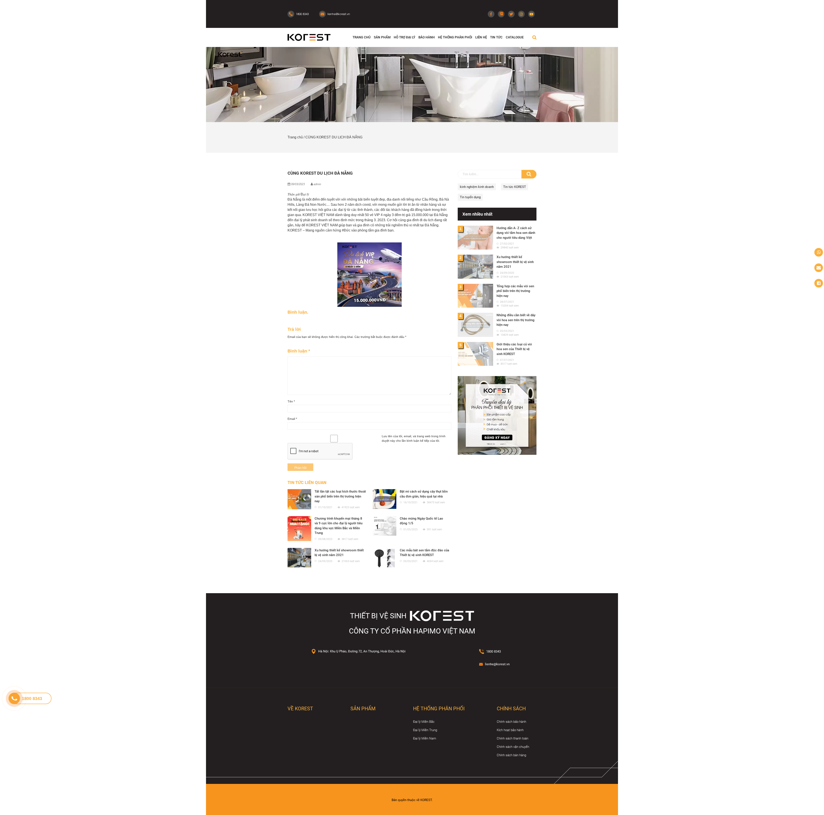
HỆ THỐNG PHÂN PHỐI (455, 37)
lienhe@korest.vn (497, 664)
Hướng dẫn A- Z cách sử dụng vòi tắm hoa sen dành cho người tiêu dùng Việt (516, 233)
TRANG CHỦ (362, 37)
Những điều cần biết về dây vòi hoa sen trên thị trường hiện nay (516, 320)
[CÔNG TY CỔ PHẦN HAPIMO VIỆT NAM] (309, 37)
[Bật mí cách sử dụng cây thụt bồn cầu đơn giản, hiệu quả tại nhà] (384, 499)
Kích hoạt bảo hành (510, 730)
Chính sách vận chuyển (513, 747)
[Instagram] (521, 14)
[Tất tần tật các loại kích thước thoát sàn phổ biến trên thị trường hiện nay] (299, 499)
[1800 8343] (818, 252)
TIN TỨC (496, 37)
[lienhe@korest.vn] (818, 267)
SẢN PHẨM (382, 37)
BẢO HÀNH (426, 37)
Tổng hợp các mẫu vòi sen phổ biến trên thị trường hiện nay (515, 291)
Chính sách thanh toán (512, 738)
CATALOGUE (515, 37)
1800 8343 (493, 651)
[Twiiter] (511, 14)
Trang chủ (295, 137)
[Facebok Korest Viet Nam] (818, 283)
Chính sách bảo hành (511, 722)
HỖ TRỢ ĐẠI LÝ (404, 37)
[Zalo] (501, 14)
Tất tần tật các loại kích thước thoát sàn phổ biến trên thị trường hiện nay (340, 496)
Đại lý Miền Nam (424, 738)
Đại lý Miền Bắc (424, 722)
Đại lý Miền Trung (425, 730)
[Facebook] (491, 14)
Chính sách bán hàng (511, 755)
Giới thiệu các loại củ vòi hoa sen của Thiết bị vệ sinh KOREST (514, 349)
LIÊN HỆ (481, 37)
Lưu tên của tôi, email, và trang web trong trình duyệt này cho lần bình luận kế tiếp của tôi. (413, 438)
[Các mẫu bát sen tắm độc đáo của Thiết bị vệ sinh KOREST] (384, 558)
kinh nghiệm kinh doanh (477, 187)
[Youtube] (531, 14)
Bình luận (299, 351)
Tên (291, 401)
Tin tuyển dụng (470, 197)
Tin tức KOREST (514, 187)
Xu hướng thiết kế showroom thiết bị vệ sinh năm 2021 (515, 262)
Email (292, 418)
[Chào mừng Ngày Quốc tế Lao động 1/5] (384, 526)
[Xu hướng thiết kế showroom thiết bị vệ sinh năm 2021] (299, 558)
